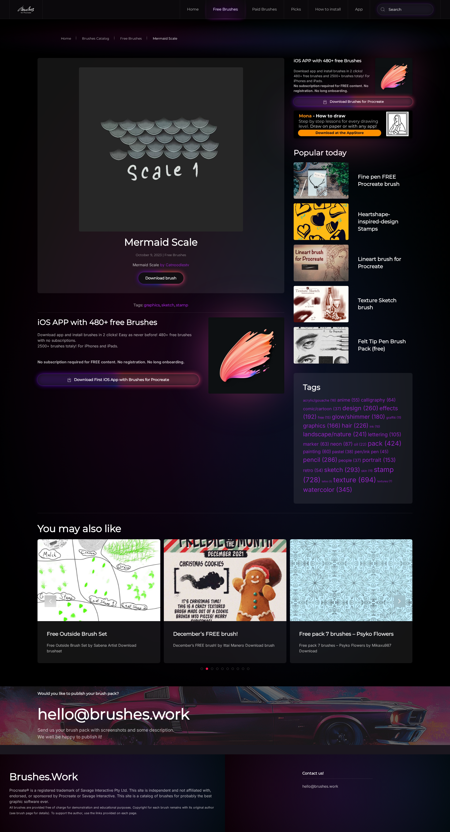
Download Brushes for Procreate (357, 101)
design (360, 408)
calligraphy (378, 400)
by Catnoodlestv (174, 264)
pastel (342, 451)
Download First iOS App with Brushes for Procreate (121, 379)
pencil (320, 459)
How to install (328, 9)
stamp (182, 305)
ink (375, 426)
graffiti (393, 417)
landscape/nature (335, 434)
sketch (167, 305)
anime (348, 400)
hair (355, 425)
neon (341, 444)
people (349, 460)
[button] (50, 601)
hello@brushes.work (113, 714)
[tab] (202, 669)
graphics (152, 305)
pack (384, 443)
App (359, 9)
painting (317, 451)
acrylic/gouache (319, 400)
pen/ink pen (372, 451)
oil (360, 444)
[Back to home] (26, 9)
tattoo (327, 481)
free (324, 417)
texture (354, 480)
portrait (379, 459)
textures (384, 481)
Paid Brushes (264, 9)
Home (193, 9)
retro (313, 470)
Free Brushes (225, 9)
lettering (384, 434)
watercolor (327, 489)
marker (316, 444)
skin (367, 471)
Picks (296, 9)
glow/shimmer (358, 416)
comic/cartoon (322, 408)
